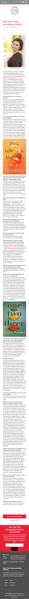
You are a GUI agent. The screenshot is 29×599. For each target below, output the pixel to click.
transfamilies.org (14, 247)
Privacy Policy (13, 595)
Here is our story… (19, 576)
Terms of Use (20, 595)
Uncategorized (11, 26)
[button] (3, 2)
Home (6, 580)
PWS (16, 596)
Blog (6, 585)
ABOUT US (5, 561)
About (6, 582)
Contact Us (12, 585)
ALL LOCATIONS (14, 561)
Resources (12, 582)
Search (11, 580)
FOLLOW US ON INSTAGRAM (14, 516)
